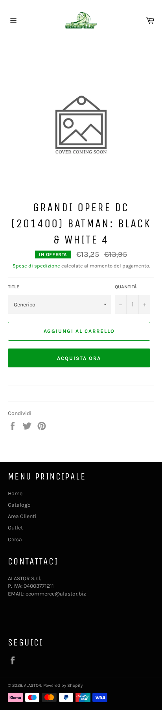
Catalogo (19, 505)
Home (15, 493)
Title (13, 287)
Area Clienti (22, 516)
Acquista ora (79, 358)
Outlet (15, 527)
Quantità (126, 287)
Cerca (15, 539)
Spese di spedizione (36, 266)
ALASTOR (32, 685)
